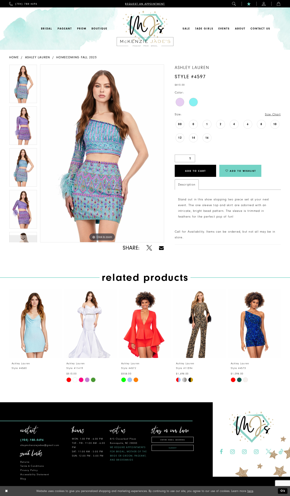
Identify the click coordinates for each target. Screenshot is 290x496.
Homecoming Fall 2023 (76, 57)
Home (14, 57)
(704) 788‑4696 (32, 440)
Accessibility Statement (34, 474)
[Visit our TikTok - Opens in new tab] (280, 452)
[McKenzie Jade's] (145, 29)
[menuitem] (23, 3)
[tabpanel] (23, 85)
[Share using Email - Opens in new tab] (161, 248)
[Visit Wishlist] (249, 3)
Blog (23, 478)
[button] (234, 3)
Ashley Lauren (37, 57)
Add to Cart (195, 170)
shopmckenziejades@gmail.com (39, 445)
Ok (282, 491)
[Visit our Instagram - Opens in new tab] (232, 452)
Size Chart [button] (273, 114)
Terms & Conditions (32, 466)
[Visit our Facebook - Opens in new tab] (221, 452)
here (250, 491)
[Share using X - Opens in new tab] (149, 248)
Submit (173, 448)
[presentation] (35, 323)
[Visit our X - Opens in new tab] (268, 452)
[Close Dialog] (7, 491)
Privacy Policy (29, 470)
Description (186, 184)
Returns (25, 462)
